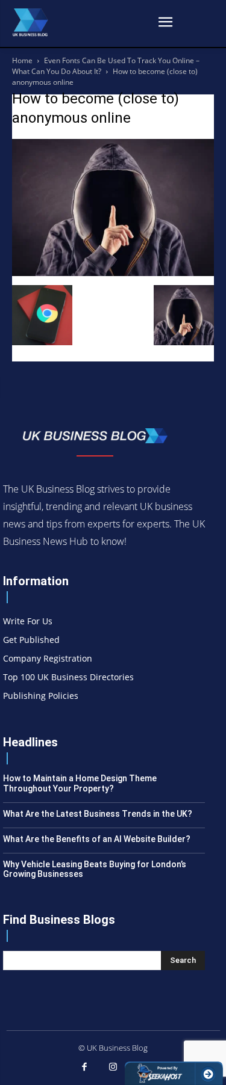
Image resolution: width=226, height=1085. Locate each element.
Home (22, 60)
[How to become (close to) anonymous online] (113, 273)
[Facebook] (84, 1067)
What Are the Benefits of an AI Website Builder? (96, 839)
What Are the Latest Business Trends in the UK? (97, 814)
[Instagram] (113, 1067)
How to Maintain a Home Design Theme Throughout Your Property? (80, 783)
